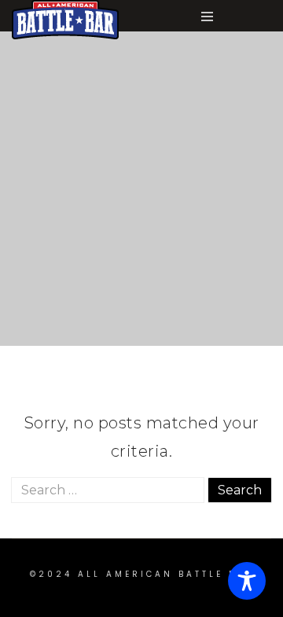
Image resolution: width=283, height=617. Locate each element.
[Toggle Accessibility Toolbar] (246, 580)
